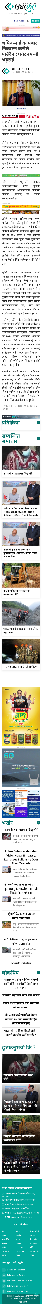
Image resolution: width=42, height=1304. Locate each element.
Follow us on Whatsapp (17, 1291)
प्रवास (4, 1255)
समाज (32, 1255)
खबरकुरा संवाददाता (21, 68)
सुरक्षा (18, 1255)
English (35, 21)
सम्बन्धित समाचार (11, 438)
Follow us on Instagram (17, 1286)
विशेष (4, 1247)
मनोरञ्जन (19, 1247)
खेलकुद (32, 1235)
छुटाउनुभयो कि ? (18, 1047)
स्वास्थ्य (18, 1243)
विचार (18, 1239)
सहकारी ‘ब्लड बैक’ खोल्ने (21, 995)
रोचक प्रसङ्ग (20, 1251)
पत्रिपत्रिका (33, 1243)
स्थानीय (18, 1235)
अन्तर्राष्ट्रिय (5, 1239)
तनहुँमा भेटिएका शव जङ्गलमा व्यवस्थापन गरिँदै (19, 1138)
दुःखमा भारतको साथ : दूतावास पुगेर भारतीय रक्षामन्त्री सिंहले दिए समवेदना (20, 553)
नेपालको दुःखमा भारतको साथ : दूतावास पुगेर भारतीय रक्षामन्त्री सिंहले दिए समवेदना (21, 1105)
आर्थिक (4, 1243)
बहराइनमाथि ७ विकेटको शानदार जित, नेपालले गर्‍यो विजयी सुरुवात (18, 1166)
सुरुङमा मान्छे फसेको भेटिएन (21, 666)
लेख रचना (5, 1251)
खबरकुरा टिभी (35, 1251)
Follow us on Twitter (16, 1275)
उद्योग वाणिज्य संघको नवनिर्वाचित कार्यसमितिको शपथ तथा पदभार (21, 984)
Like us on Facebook (16, 1269)
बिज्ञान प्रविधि (34, 1231)
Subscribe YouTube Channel (19, 1280)
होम (3, 1231)
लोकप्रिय (10, 972)
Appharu (23, 1301)
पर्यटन (18, 1231)
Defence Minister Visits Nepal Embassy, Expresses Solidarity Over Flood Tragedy (21, 512)
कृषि (31, 1247)
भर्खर (7, 822)
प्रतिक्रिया (11, 422)
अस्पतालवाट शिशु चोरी (18, 473)
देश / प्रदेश (33, 1239)
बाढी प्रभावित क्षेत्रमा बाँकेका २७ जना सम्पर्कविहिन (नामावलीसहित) (21, 1019)
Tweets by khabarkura (21, 963)
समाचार (4, 1235)
